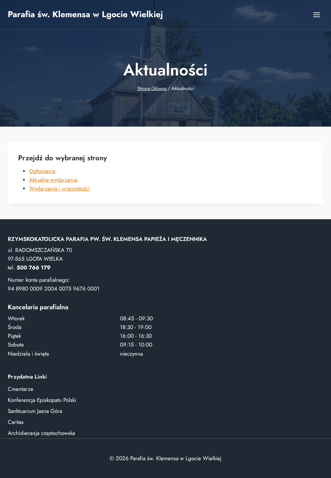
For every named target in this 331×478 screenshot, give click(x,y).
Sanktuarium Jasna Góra (35, 411)
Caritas (16, 422)
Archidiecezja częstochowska (41, 433)
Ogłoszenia (42, 171)
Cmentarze (20, 389)
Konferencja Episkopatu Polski (42, 400)
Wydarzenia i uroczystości (59, 188)
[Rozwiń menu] (316, 14)
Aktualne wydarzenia (53, 180)
